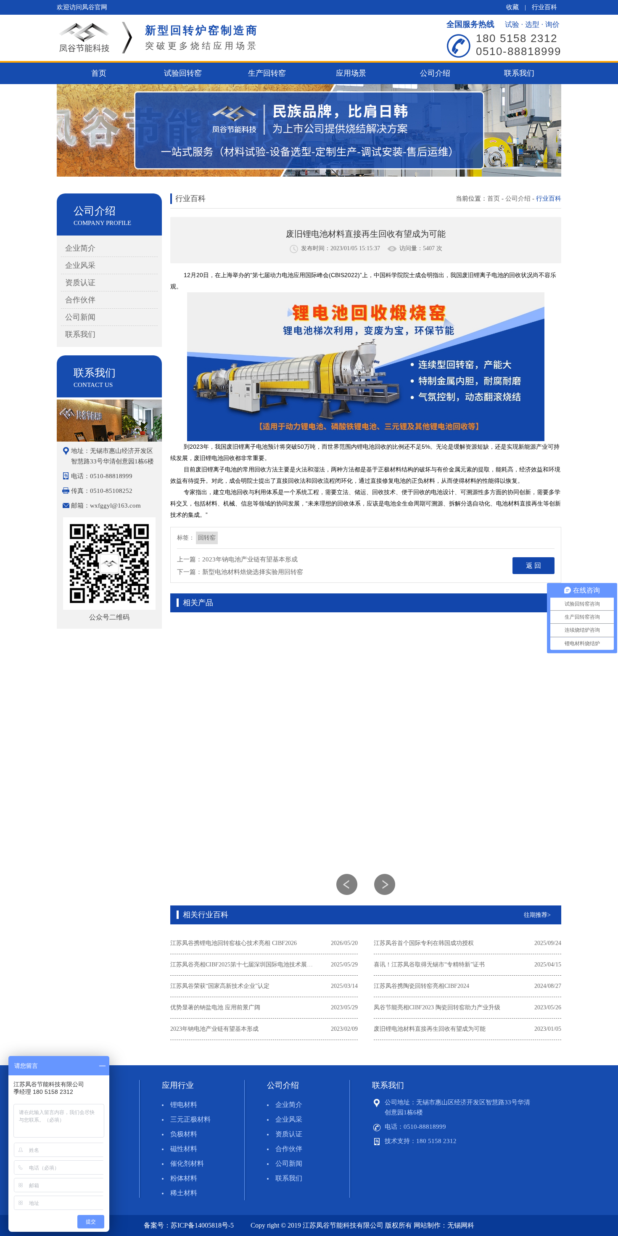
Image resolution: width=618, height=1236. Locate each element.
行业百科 (544, 7)
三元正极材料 (190, 1119)
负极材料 (183, 1134)
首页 (98, 73)
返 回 (533, 565)
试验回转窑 (183, 73)
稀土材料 (183, 1192)
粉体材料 (183, 1178)
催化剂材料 (187, 1163)
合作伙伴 (80, 300)
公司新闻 (80, 317)
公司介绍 (435, 73)
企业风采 (80, 265)
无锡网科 (460, 1225)
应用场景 (351, 73)
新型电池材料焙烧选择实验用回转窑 (252, 572)
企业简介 (80, 248)
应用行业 (178, 1085)
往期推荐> (537, 915)
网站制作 (427, 1225)
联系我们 (519, 73)
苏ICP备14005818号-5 (202, 1225)
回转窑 (207, 538)
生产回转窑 (267, 73)
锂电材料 (183, 1104)
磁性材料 (183, 1148)
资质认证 (80, 282)
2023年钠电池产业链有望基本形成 (250, 559)
